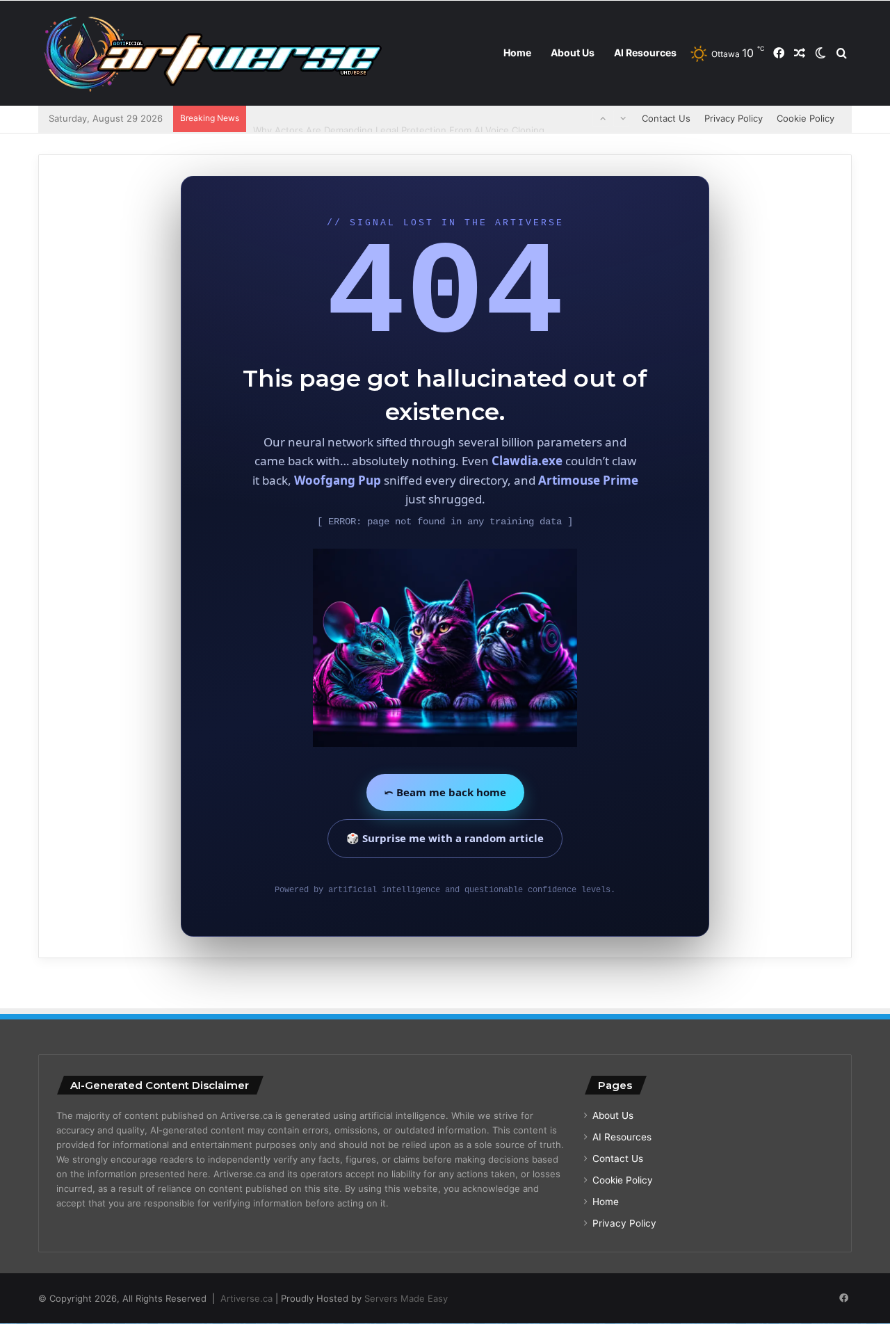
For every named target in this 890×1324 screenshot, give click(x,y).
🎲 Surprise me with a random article (445, 838)
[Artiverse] (212, 53)
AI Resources (645, 52)
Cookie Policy (805, 118)
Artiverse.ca (246, 1298)
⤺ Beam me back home (445, 792)
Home (517, 52)
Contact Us (666, 118)
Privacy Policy (733, 118)
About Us (572, 52)
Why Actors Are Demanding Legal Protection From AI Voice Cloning (398, 118)
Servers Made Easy (406, 1298)
